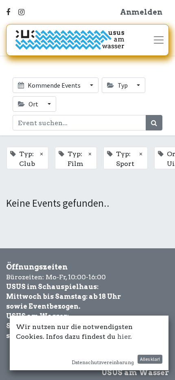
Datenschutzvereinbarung (103, 362)
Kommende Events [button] (54, 85)
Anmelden (141, 12)
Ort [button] (33, 104)
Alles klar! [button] (150, 359)
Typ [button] (122, 85)
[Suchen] (154, 122)
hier (124, 336)
